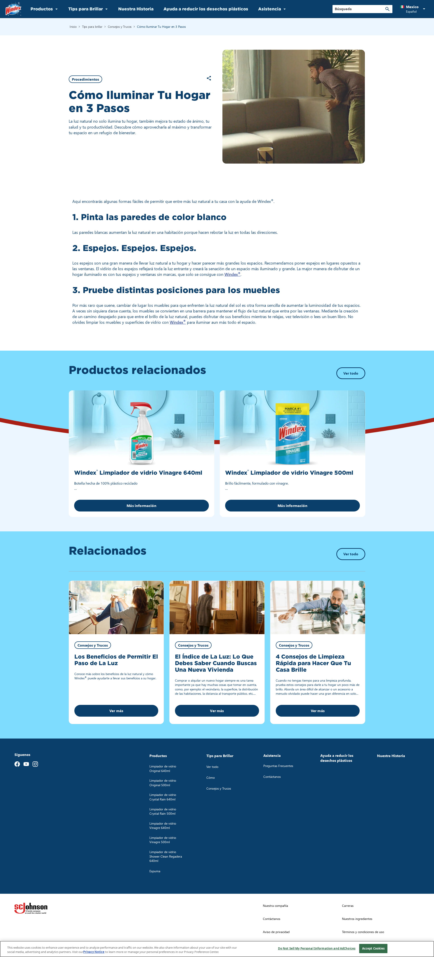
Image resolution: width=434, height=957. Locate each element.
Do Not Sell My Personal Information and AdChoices (316, 948)
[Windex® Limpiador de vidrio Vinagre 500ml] (292, 427)
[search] (387, 9)
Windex (232, 274)
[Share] (209, 78)
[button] (413, 9)
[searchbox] (360, 8)
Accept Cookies (373, 948)
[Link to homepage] (13, 9)
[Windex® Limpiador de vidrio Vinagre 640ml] (141, 427)
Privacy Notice (93, 952)
